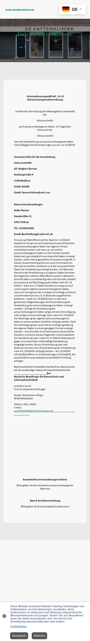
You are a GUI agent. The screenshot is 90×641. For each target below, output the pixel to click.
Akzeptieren (19, 635)
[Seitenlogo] (24, 13)
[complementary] (72, 9)
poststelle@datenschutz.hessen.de (33, 410)
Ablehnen (39, 635)
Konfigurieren (18, 626)
